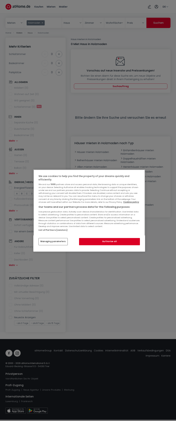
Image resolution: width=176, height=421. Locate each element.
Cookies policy (131, 202)
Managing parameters (53, 241)
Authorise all (109, 241)
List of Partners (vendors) (53, 230)
